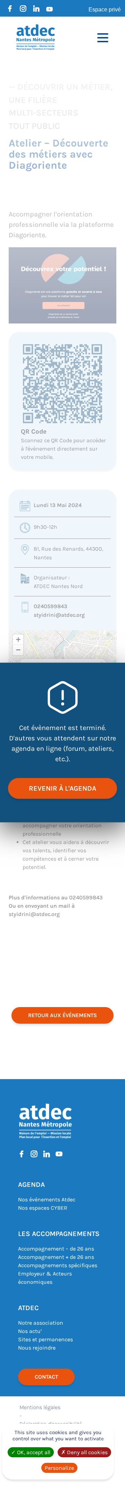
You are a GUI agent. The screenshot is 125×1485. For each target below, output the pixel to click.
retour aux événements (62, 1015)
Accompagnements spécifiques (57, 1265)
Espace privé (105, 9)
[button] (18, 639)
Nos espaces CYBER (42, 1207)
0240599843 (50, 606)
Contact (46, 1376)
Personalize (59, 1468)
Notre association (40, 1322)
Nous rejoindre (37, 1347)
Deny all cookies (87, 1452)
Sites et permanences (45, 1339)
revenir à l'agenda (62, 788)
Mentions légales (39, 1407)
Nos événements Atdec (46, 1199)
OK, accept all (33, 1452)
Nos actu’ (30, 1331)
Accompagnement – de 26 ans (56, 1248)
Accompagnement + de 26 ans (56, 1257)
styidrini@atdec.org (59, 615)
